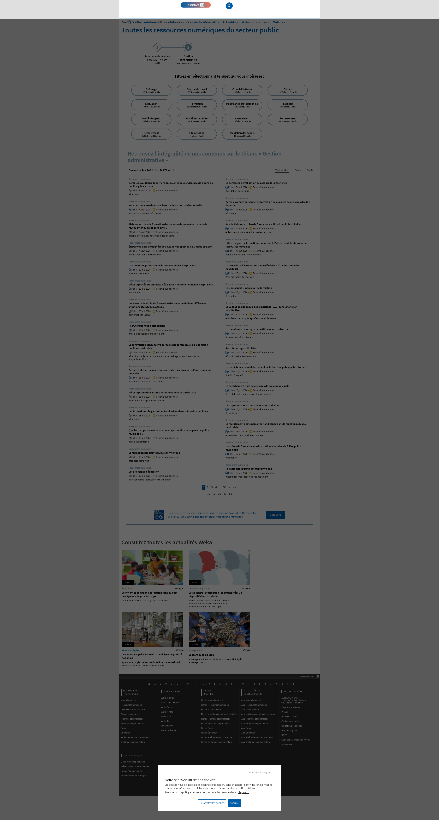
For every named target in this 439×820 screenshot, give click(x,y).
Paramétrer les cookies (212, 803)
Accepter (234, 803)
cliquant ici (243, 792)
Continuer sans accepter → (260, 772)
